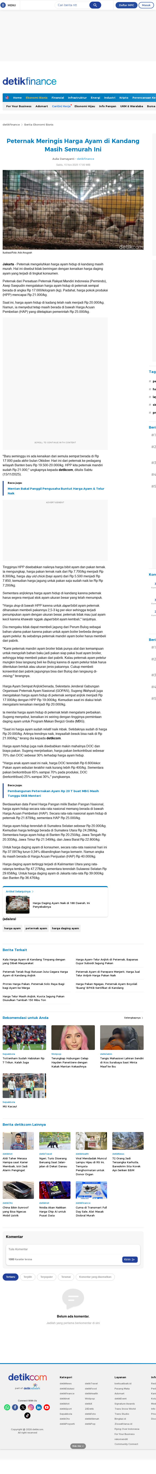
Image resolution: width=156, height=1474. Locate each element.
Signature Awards (125, 1403)
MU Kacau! (10, 1106)
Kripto (123, 97)
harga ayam (12, 928)
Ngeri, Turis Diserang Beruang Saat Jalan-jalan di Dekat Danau (53, 1162)
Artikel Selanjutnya (18, 891)
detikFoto (90, 1413)
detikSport (66, 1408)
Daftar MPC (126, 5)
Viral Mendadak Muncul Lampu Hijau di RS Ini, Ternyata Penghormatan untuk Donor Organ (91, 1166)
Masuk (146, 5)
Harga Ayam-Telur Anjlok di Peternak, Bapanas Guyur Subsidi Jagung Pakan (107, 961)
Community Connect (126, 1444)
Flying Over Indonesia (127, 1429)
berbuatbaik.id (123, 1383)
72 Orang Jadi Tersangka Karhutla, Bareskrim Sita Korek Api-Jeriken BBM (126, 1164)
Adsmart (42, 106)
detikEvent (121, 1398)
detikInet (65, 1398)
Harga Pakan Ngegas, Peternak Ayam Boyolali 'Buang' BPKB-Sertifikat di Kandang (106, 985)
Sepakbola (66, 1413)
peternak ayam (36, 928)
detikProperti (67, 1423)
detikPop (90, 1423)
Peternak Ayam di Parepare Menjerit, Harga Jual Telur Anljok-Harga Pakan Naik (108, 973)
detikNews (66, 1383)
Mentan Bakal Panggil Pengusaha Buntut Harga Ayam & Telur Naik (56, 491)
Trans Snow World (125, 1408)
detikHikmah (92, 1418)
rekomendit (121, 1439)
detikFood (91, 1388)
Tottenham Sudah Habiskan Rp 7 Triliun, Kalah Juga (23, 1060)
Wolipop (90, 1398)
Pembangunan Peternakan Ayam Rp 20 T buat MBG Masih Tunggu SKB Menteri (53, 793)
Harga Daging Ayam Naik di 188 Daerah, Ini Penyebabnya (61, 904)
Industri (109, 97)
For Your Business (18, 106)
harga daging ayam (65, 928)
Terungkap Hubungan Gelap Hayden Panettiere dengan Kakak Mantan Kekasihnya (69, 1062)
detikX (88, 1403)
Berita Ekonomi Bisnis (38, 124)
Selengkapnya (132, 1017)
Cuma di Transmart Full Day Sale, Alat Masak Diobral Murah (91, 1211)
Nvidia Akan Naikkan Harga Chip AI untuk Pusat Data (52, 1211)
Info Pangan (107, 106)
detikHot (64, 1403)
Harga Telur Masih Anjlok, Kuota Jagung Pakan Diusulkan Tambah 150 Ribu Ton (33, 998)
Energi (95, 97)
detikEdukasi (67, 1388)
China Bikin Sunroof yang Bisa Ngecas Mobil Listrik (15, 1211)
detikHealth (91, 1393)
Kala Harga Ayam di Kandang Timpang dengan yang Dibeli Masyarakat (34, 961)
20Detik (89, 1408)
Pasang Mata (122, 1388)
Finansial (58, 97)
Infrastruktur (77, 97)
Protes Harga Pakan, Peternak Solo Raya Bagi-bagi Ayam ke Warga (34, 985)
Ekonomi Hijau (85, 106)
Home (17, 97)
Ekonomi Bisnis (37, 97)
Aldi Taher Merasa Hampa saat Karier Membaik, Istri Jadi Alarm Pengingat (15, 1164)
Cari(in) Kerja (61, 106)
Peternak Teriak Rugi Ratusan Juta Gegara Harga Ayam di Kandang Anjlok (35, 973)
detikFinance (11, 124)
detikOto (65, 1418)
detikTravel (91, 1383)
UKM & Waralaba (131, 106)
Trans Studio (122, 1413)
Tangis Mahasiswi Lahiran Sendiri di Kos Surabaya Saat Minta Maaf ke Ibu (122, 1062)
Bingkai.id (120, 1418)
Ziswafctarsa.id (123, 1423)
